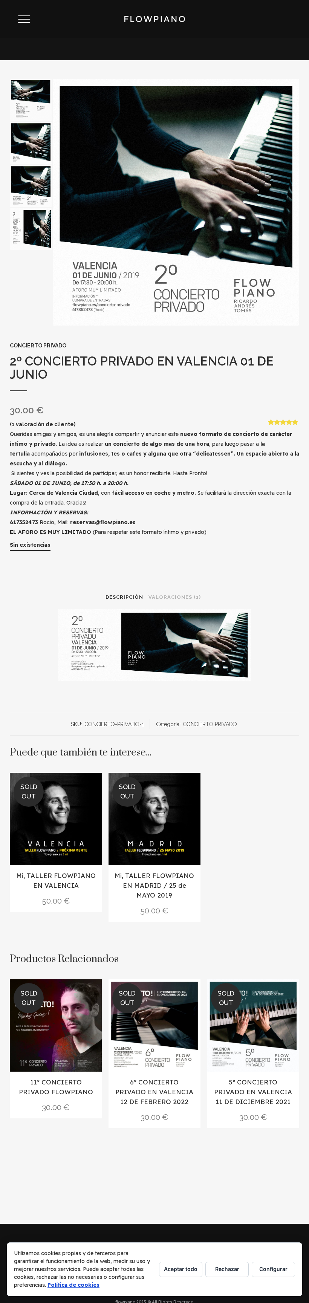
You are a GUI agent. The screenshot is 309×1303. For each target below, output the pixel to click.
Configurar (273, 1269)
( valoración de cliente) (42, 424)
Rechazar (227, 1269)
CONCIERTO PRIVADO (38, 346)
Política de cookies (73, 1285)
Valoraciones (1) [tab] (174, 597)
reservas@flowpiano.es (103, 522)
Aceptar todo (180, 1269)
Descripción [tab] (124, 597)
